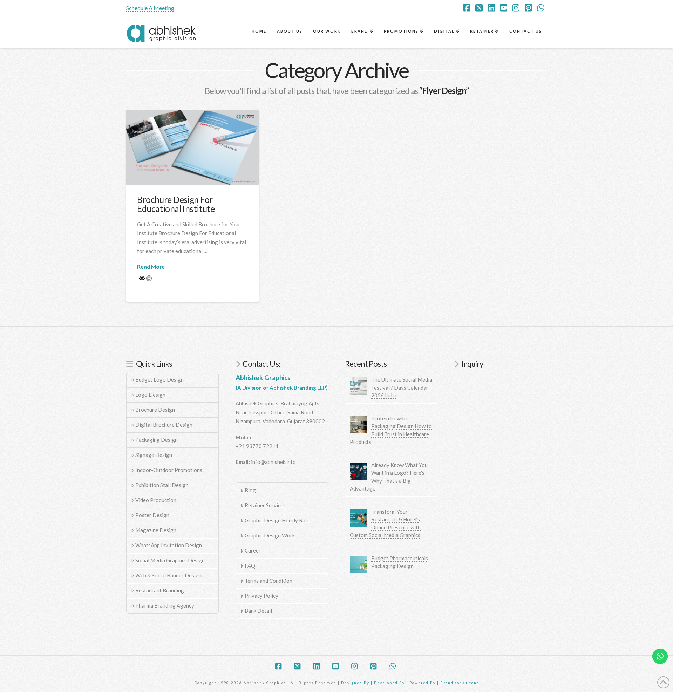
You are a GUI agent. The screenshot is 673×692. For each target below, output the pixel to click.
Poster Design (152, 515)
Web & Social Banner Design (168, 575)
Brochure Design (155, 409)
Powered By (422, 682)
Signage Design (153, 455)
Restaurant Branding (159, 590)
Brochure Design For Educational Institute (176, 204)
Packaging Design (156, 440)
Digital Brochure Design (163, 425)
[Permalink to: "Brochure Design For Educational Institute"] (192, 147)
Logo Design (150, 394)
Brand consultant (459, 682)
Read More (151, 266)
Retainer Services (265, 505)
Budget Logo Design (159, 379)
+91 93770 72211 (257, 446)
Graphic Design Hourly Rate (277, 520)
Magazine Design (155, 530)
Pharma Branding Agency (164, 605)
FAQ (250, 565)
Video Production (155, 500)
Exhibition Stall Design (162, 485)
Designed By (356, 682)
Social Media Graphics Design (170, 560)
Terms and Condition (268, 580)
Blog (250, 490)
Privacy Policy (261, 595)
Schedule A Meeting (150, 8)
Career (253, 550)
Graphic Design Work (270, 535)
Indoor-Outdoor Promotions (168, 470)
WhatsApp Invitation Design (168, 545)
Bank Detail (258, 611)
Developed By (390, 682)
